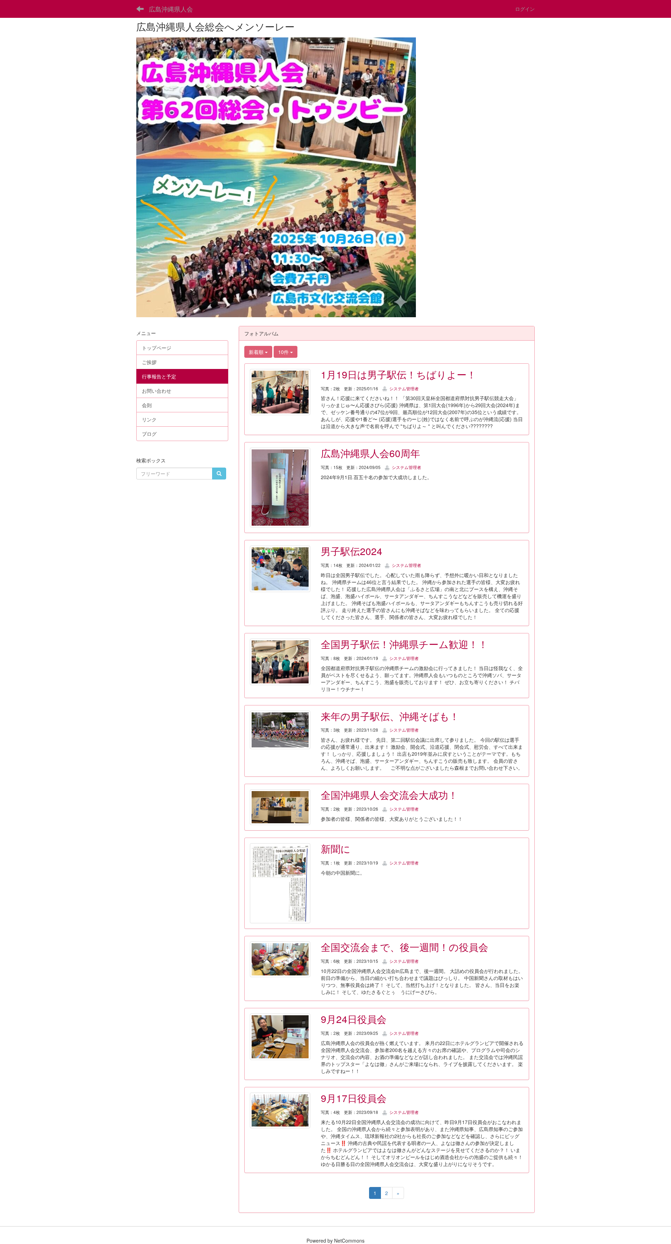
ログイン (525, 8)
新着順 (257, 351)
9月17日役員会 (354, 1098)
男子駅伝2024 (351, 551)
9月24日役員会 (354, 1019)
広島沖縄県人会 (171, 8)
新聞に (336, 848)
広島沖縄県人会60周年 (370, 453)
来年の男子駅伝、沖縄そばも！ (390, 716)
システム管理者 (403, 388)
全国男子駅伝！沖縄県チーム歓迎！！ (404, 644)
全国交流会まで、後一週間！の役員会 (404, 947)
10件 (284, 351)
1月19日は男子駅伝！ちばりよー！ (398, 374)
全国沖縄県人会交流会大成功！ (389, 795)
